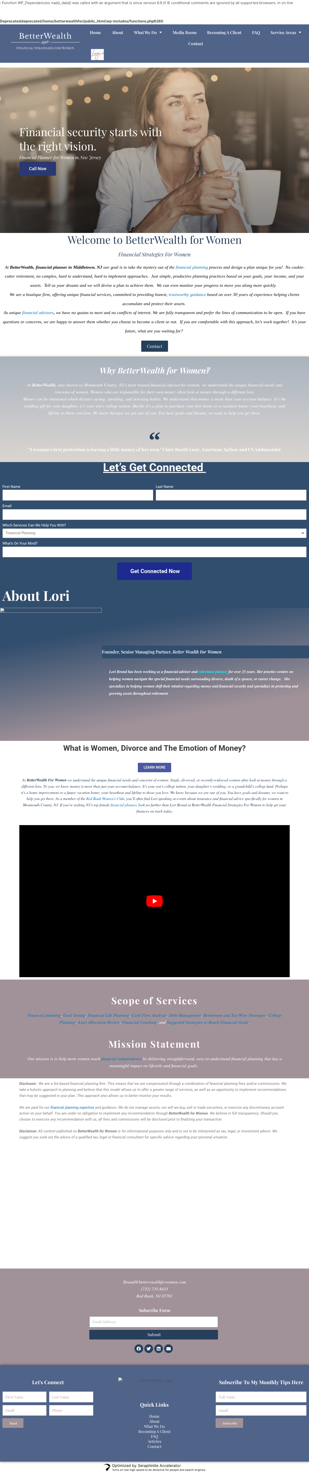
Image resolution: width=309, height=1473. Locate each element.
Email (7, 506)
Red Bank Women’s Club (105, 798)
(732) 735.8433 (154, 1289)
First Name (11, 486)
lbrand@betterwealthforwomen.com (154, 1282)
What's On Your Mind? (19, 543)
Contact (195, 43)
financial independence (121, 1058)
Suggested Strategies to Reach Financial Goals (208, 1022)
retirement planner (213, 671)
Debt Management (185, 1015)
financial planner (123, 804)
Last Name (164, 486)
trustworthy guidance (187, 294)
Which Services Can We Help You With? (34, 525)
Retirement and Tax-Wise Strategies (235, 1015)
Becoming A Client (224, 32)
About (117, 32)
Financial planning (44, 1015)
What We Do (145, 32)
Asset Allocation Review (99, 1022)
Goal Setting (74, 1015)
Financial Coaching (139, 1022)
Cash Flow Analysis (149, 1015)
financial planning (192, 267)
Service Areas (283, 32)
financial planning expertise (72, 1107)
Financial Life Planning (108, 1015)
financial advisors (38, 312)
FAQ (256, 32)
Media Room (185, 32)
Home (95, 32)
